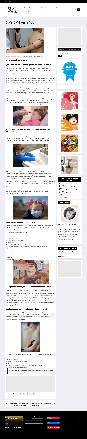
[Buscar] (73, 9)
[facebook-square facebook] (77, 1)
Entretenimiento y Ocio (29, 12)
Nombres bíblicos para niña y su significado (41, 404)
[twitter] (17, 394)
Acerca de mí (31, 435)
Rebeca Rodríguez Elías (27, 56)
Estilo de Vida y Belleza (54, 7)
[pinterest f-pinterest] (81, 1)
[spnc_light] (75, 9)
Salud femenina (15, 56)
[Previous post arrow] (6, 404)
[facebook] (14, 394)
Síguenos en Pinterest (54, 427)
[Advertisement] (30, 384)
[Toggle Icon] (78, 9)
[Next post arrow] (54, 404)
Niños (8, 56)
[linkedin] (20, 394)
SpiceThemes (57, 437)
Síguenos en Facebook (54, 422)
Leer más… (61, 243)
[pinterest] (23, 394)
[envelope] (27, 394)
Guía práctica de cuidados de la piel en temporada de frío (19, 404)
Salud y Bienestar (42, 7)
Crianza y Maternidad (29, 7)
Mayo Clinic (10, 95)
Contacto (38, 435)
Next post (34, 401)
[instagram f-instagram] (79, 1)
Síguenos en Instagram (54, 418)
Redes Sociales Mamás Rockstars (50, 435)
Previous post (26, 401)
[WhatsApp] (34, 394)
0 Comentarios (38, 56)
